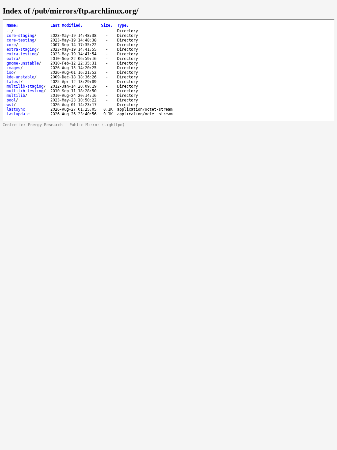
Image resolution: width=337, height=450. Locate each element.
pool (11, 100)
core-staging (20, 35)
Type (123, 25)
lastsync (16, 109)
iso (10, 72)
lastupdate (18, 114)
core (11, 44)
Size (107, 25)
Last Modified (66, 25)
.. (9, 31)
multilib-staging (25, 86)
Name (12, 25)
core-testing (20, 40)
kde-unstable (20, 77)
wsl (10, 104)
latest (13, 81)
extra (12, 58)
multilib (16, 95)
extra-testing (22, 54)
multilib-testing (25, 91)
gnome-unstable (23, 63)
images (13, 68)
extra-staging (22, 49)
